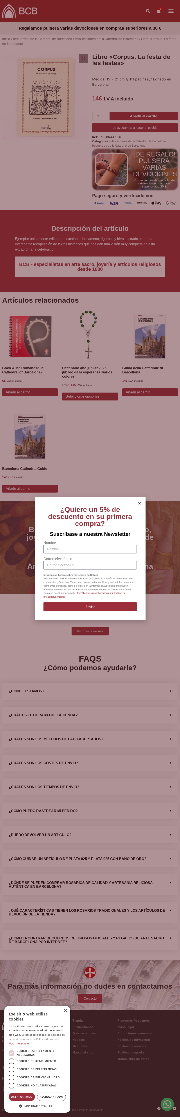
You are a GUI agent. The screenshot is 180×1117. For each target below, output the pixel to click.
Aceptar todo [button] (22, 1097)
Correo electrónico (57, 559)
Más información (20, 1043)
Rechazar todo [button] (51, 1097)
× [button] (65, 1010)
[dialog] (37, 1059)
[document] (90, 558)
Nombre (49, 543)
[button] (37, 1106)
